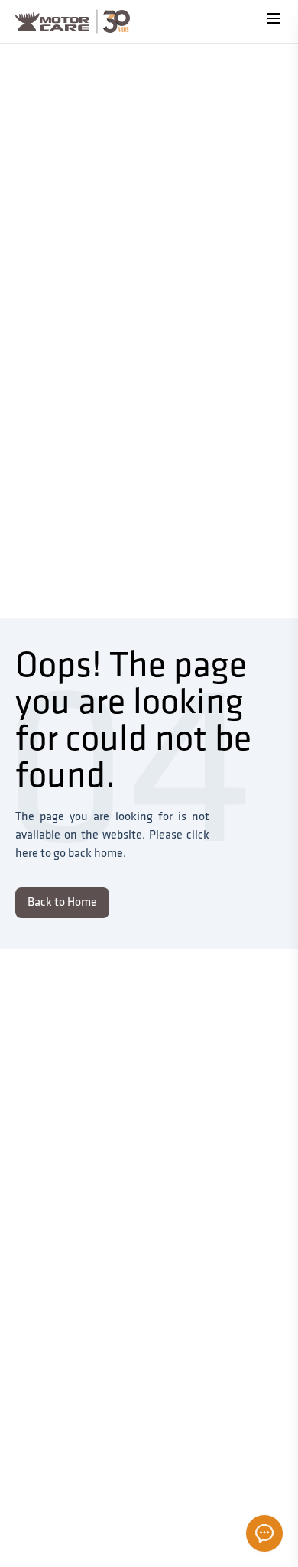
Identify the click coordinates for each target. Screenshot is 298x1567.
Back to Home (62, 903)
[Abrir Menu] (273, 18)
